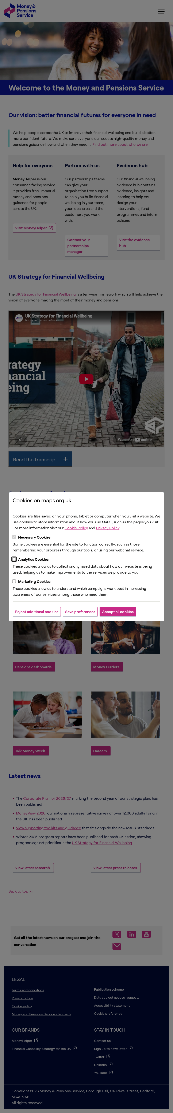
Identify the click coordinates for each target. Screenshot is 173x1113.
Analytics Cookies (33, 559)
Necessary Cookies (34, 537)
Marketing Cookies (34, 581)
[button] (37, 611)
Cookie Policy (76, 527)
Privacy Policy (107, 527)
